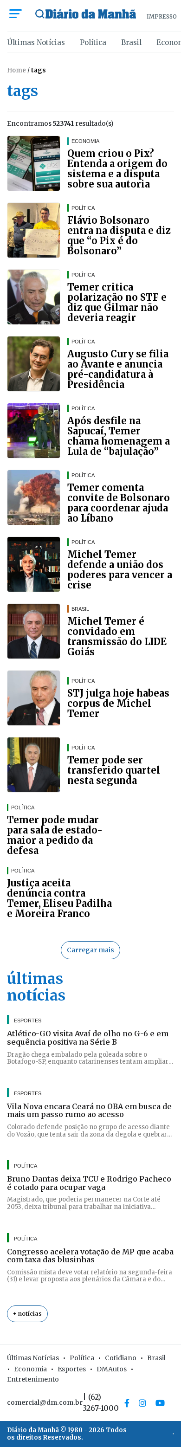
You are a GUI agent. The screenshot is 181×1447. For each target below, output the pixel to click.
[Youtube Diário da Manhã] (160, 1403)
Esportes (72, 1369)
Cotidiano (120, 1358)
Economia (30, 1369)
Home (16, 70)
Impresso (162, 16)
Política (93, 42)
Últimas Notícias (36, 42)
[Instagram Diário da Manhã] (142, 1403)
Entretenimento (33, 1379)
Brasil (131, 42)
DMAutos (112, 1369)
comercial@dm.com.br (45, 1402)
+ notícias (27, 1313)
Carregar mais (90, 950)
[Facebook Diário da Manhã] (126, 1403)
